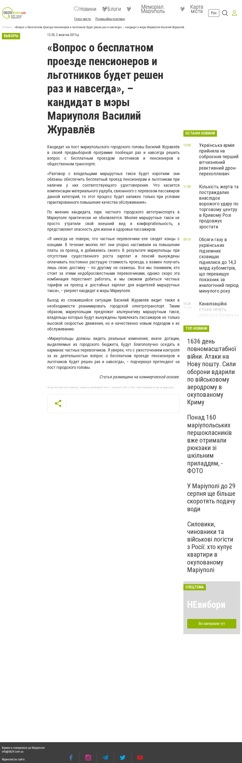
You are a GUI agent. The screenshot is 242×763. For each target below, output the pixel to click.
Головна (7, 27)
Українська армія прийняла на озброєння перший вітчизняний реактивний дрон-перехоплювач (218, 159)
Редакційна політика (110, 19)
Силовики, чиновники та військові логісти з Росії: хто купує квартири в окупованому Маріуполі (210, 547)
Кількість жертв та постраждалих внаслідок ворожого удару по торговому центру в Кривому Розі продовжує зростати (218, 207)
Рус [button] (214, 13)
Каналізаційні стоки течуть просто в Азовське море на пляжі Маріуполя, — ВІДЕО (219, 318)
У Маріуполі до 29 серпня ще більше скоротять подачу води (211, 497)
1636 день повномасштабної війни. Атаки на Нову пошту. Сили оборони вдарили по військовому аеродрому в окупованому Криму (211, 371)
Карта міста (196, 9)
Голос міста (82, 19)
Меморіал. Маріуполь (153, 9)
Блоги (114, 9)
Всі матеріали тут (212, 623)
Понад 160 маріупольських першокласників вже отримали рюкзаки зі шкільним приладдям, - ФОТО (209, 443)
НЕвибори (206, 604)
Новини (87, 9)
